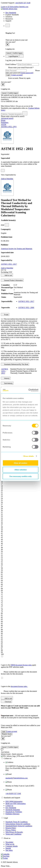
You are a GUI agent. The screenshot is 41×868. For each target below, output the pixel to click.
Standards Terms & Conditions (16, 822)
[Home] (9, 9)
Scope (6, 314)
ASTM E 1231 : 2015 (4, 371)
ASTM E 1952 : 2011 (9, 127)
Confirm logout (17, 53)
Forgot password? (26, 73)
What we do (9, 844)
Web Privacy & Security (14, 832)
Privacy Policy (10, 830)
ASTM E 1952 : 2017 (9, 264)
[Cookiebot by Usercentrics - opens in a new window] (28, 390)
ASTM (3, 124)
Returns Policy (10, 828)
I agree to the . (14, 686)
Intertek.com (23, 7)
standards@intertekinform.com (16, 778)
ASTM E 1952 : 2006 (26, 308)
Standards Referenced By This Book (16, 364)
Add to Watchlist (7, 179)
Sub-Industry (8, 383)
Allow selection (20, 470)
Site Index (9, 850)
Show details (28, 456)
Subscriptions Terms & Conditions (17, 824)
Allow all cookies (20, 463)
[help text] (3, 170)
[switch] (35, 433)
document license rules (19, 686)
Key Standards (10, 808)
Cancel (8, 53)
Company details (11, 846)
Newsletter (9, 842)
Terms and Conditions (13, 834)
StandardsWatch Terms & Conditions (18, 826)
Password (22, 70)
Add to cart (8, 275)
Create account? (17, 75)
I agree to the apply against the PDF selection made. (18, 666)
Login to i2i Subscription (10, 7)
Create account (11, 731)
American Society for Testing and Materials (16, 249)
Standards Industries (12, 810)
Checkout (7, 702)
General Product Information (13, 280)
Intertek (8, 848)
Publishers (4, 122)
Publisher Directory (12, 814)
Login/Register (13, 56)
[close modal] (7, 44)
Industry (6, 378)
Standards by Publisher (13, 812)
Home (3, 120)
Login (8, 75)
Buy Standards (10, 13)
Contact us (9, 806)
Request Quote (7, 734)
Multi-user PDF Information (15, 804)
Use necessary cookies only (20, 476)
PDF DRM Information (13, 801)
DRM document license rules (21, 665)
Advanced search (7, 118)
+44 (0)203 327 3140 (22, 3)
